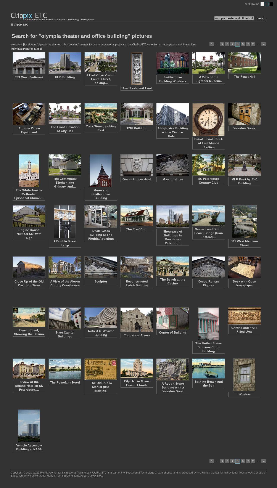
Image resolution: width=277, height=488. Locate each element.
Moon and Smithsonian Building (101, 194)
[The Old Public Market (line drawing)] (100, 369)
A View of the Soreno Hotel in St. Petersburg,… (29, 385)
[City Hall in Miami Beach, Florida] (136, 368)
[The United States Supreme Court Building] (208, 323)
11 (253, 44)
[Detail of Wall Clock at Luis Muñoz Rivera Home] (208, 119)
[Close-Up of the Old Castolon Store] (29, 267)
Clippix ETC (21, 24)
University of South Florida (39, 475)
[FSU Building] (136, 114)
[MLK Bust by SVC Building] (244, 165)
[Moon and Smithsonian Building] (100, 170)
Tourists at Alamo (137, 335)
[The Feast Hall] (244, 63)
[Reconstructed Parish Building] (136, 267)
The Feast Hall (244, 76)
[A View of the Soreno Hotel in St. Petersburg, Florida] (29, 368)
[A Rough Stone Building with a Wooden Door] (172, 369)
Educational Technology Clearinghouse (149, 472)
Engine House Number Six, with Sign (29, 233)
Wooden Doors (245, 128)
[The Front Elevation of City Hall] (64, 113)
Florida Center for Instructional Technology (65, 472)
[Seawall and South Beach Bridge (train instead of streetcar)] (208, 215)
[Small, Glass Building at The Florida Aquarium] (100, 216)
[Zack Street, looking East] (100, 113)
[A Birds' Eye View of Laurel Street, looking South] (100, 62)
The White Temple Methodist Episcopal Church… (29, 194)
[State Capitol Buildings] (64, 318)
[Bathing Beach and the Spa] (208, 368)
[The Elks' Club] (136, 215)
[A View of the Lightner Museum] (208, 63)
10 (248, 44)
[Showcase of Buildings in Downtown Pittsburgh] (172, 216)
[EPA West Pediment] (29, 63)
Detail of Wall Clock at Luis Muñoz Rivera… (208, 143)
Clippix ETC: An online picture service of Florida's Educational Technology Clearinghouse (53, 17)
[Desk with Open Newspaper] (244, 267)
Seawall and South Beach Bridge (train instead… (208, 233)
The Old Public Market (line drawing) (101, 386)
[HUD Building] (64, 63)
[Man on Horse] (172, 165)
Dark (271, 4)
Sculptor (101, 281)
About (91, 475)
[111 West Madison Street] (244, 221)
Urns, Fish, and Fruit (137, 88)
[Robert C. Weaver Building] (100, 317)
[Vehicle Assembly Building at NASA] (29, 425)
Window (245, 394)
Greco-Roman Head (136, 179)
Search (260, 18)
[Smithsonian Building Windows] (172, 63)
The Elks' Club (136, 229)
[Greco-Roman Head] (136, 165)
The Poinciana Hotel (65, 382)
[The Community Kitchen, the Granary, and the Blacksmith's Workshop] (64, 165)
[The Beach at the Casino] (172, 266)
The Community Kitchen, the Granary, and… (65, 182)
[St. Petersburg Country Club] (208, 165)
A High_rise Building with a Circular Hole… (173, 132)
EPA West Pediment (29, 77)
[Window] (244, 374)
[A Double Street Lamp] (64, 221)
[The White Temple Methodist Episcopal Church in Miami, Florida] (29, 170)
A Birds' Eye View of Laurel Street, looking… (101, 79)
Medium (267, 4)
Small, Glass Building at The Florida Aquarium (101, 234)
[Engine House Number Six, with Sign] (29, 216)
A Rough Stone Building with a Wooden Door (173, 387)
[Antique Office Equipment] (29, 114)
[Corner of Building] (172, 318)
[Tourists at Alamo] (136, 319)
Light (262, 4)
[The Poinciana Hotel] (64, 368)
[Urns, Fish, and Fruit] (136, 68)
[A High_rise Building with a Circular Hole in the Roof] (172, 114)
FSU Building (137, 128)
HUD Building (65, 77)
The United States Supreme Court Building (208, 347)
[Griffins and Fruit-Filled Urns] (244, 316)
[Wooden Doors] (244, 114)
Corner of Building (172, 332)
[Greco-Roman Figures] (208, 267)
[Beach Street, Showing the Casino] (29, 317)
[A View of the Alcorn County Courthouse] (64, 267)
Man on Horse (173, 179)
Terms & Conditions (67, 475)
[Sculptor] (100, 267)
